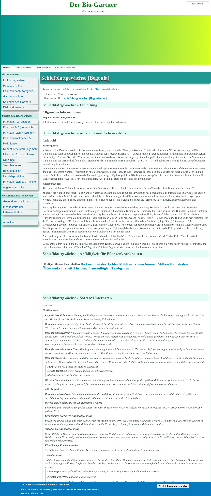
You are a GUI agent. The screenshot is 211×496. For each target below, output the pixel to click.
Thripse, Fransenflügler (92, 268)
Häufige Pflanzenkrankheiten (100, 89)
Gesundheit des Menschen (19, 201)
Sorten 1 (117, 89)
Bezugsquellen (12, 170)
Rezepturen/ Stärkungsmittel (20, 149)
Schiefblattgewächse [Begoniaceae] (85, 98)
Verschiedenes (12, 165)
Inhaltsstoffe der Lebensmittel (13, 207)
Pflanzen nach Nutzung (17, 132)
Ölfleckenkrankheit (57, 268)
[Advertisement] (106, 40)
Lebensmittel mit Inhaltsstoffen (13, 213)
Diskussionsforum (43, 67)
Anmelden (9, 222)
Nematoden (179, 263)
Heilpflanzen (10, 143)
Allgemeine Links (13, 187)
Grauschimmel (145, 263)
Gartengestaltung (13, 96)
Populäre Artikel (13, 85)
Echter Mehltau (120, 263)
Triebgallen (120, 268)
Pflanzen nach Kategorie (18, 91)
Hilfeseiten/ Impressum (65, 67)
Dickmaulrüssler (93, 263)
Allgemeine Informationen (66, 89)
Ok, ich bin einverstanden (173, 486)
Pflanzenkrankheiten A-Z (18, 138)
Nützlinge (9, 159)
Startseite (7, 67)
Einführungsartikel (23, 67)
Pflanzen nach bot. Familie (19, 181)
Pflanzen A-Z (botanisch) (18, 127)
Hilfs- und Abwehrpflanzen (19, 154)
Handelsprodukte (13, 176)
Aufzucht (82, 89)
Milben (163, 263)
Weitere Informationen (32, 493)
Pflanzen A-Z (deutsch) (17, 121)
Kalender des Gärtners (17, 102)
